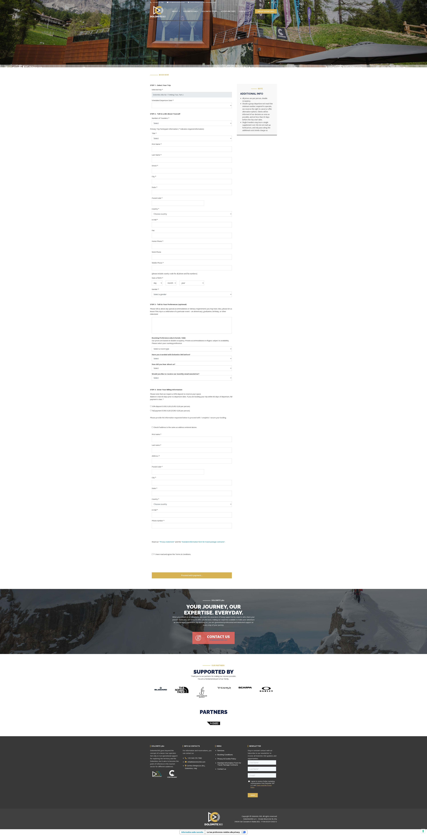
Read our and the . (188, 542)
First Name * (157, 144)
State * (154, 187)
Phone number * (158, 521)
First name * (156, 434)
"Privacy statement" (167, 542)
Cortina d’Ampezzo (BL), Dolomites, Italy (203, 2)
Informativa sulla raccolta (192, 832)
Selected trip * (157, 89)
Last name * (156, 445)
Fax (153, 230)
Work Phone (156, 252)
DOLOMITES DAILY (190, 11)
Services (220, 751)
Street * (155, 166)
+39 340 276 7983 (158, 2)
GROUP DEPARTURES (266, 11)
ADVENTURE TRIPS (228, 11)
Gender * (155, 289)
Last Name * (156, 155)
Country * (155, 209)
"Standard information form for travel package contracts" (203, 542)
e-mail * (155, 219)
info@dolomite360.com (177, 2)
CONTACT (243, 11)
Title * (154, 133)
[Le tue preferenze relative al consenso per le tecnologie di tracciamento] (423, 831)
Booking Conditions (225, 755)
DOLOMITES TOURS (209, 11)
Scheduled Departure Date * (163, 100)
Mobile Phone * (158, 263)
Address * (156, 456)
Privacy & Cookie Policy (226, 759)
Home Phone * (157, 241)
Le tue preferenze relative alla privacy (223, 832)
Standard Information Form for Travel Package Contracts (229, 764)
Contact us (221, 769)
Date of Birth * (157, 278)
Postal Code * (157, 198)
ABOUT (175, 11)
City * (154, 176)
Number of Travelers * (160, 118)
